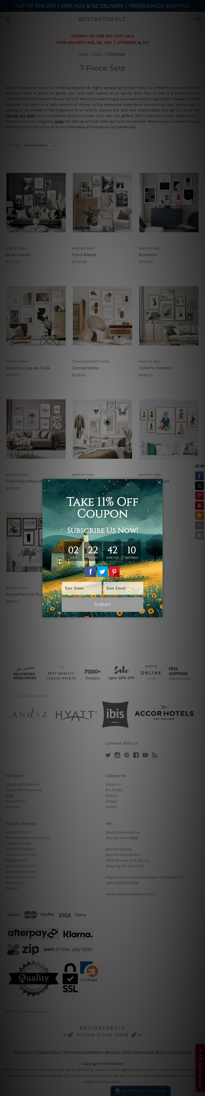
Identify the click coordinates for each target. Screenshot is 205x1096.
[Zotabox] (159, 612)
